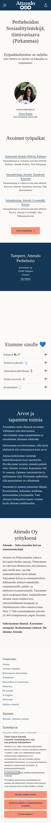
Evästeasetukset (26, 814)
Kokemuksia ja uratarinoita (15, 682)
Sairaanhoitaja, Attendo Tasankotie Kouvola (25, 176)
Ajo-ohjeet (26, 278)
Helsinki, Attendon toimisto (16, 719)
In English (7, 695)
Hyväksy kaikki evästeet (25, 794)
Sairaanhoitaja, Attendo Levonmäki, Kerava (25, 202)
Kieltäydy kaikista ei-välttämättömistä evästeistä (25, 804)
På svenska (8, 690)
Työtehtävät (8, 677)
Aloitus (6, 664)
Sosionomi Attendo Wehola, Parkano (25, 156)
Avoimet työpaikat (11, 668)
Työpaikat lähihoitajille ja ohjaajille (19, 733)
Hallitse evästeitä (11, 704)
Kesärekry (7, 686)
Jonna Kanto (26, 113)
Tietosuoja (7, 699)
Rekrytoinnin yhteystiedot (15, 673)
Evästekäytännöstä (11, 773)
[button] (45, 5)
